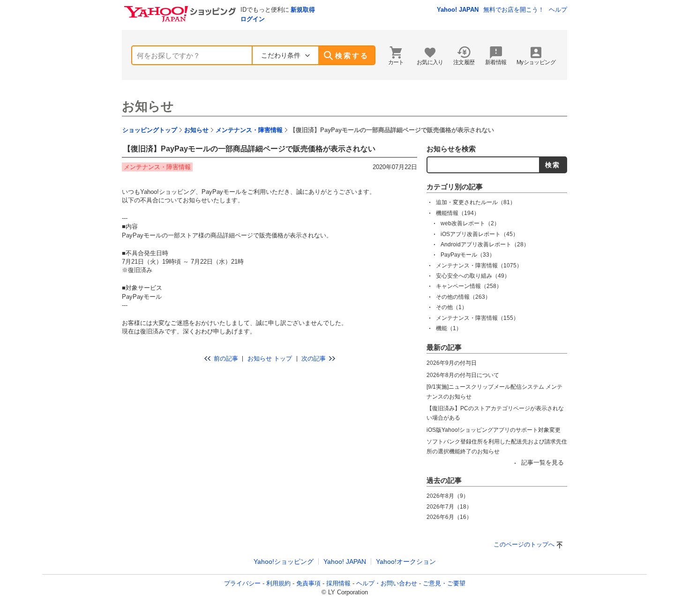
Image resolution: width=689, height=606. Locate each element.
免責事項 (308, 583)
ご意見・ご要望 (444, 583)
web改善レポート (470, 223)
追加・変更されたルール (476, 202)
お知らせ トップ (269, 358)
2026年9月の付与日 (452, 363)
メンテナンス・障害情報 (249, 129)
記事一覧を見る (542, 462)
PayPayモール (468, 254)
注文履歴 (464, 62)
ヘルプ (558, 9)
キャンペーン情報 (469, 286)
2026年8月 (448, 496)
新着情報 (496, 62)
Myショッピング (536, 62)
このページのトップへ (524, 544)
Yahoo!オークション (406, 561)
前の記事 (226, 358)
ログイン (252, 18)
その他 (451, 307)
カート (396, 62)
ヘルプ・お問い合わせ (386, 583)
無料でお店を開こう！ (513, 9)
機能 (449, 328)
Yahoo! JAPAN (458, 9)
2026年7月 (449, 506)
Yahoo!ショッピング (284, 561)
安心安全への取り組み (473, 276)
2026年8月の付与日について (463, 375)
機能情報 (457, 213)
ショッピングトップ (149, 129)
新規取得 (303, 9)
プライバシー (242, 583)
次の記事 (313, 358)
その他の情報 (463, 297)
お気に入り (430, 62)
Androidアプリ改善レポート (485, 244)
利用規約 (278, 583)
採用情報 (338, 583)
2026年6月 (449, 517)
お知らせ (148, 106)
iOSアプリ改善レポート (479, 234)
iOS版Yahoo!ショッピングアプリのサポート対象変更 (494, 430)
